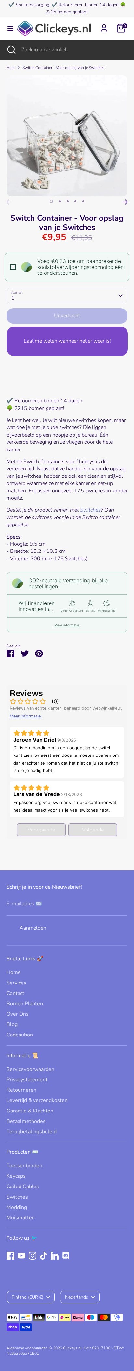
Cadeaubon (20, 1034)
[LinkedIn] (55, 1256)
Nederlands (76, 1297)
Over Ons (18, 1014)
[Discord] (66, 1256)
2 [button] (60, 201)
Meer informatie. (26, 716)
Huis (11, 67)
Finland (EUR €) (27, 1297)
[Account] (104, 25)
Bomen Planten (25, 1003)
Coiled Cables (23, 1186)
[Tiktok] (43, 1256)
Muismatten (21, 1217)
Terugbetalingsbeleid (32, 1131)
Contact (15, 993)
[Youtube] (21, 1256)
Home (14, 972)
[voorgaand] (9, 202)
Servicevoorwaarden (30, 1069)
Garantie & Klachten (30, 1110)
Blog (12, 1024)
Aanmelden (33, 928)
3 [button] (68, 201)
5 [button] (83, 201)
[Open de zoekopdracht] (11, 50)
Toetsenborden (24, 1165)
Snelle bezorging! (33, 5)
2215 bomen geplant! (67, 12)
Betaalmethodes (26, 1121)
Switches (90, 510)
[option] (67, 135)
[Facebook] (10, 1256)
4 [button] (75, 201)
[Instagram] (32, 1256)
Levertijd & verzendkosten (37, 1100)
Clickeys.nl (72, 1348)
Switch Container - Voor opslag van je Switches (63, 67)
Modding (17, 1207)
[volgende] (125, 202)
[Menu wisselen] (8, 28)
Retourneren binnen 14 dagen (89, 5)
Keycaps (16, 1176)
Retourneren (21, 1090)
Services (16, 982)
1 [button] (51, 201)
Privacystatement (27, 1079)
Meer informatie (66, 625)
